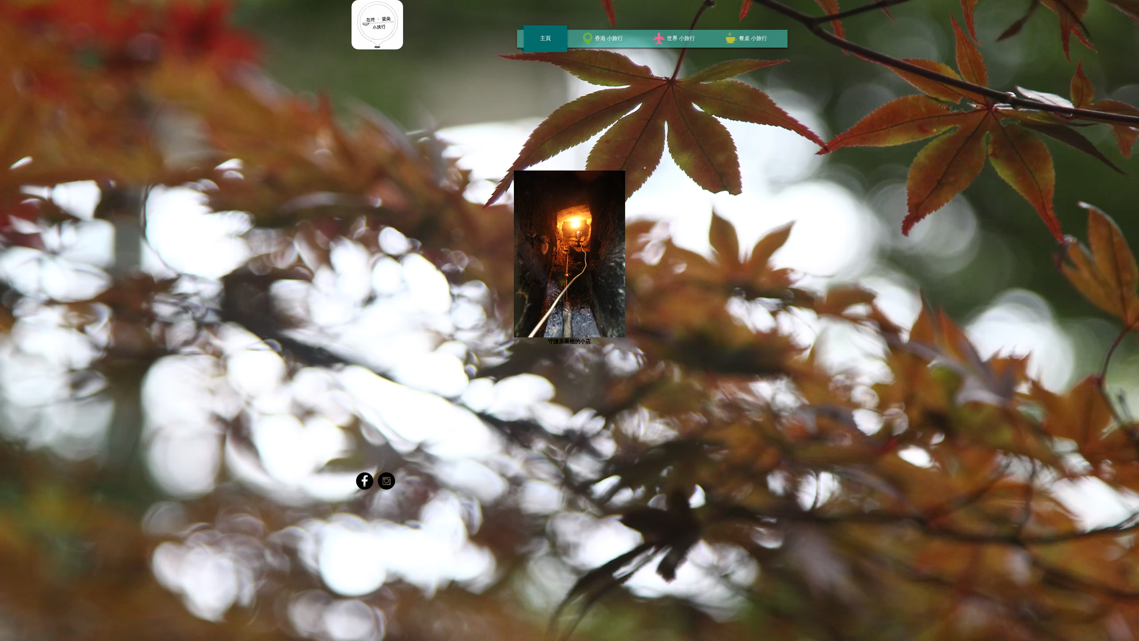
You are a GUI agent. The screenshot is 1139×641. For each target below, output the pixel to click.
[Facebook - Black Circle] (364, 481)
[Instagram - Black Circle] (386, 481)
